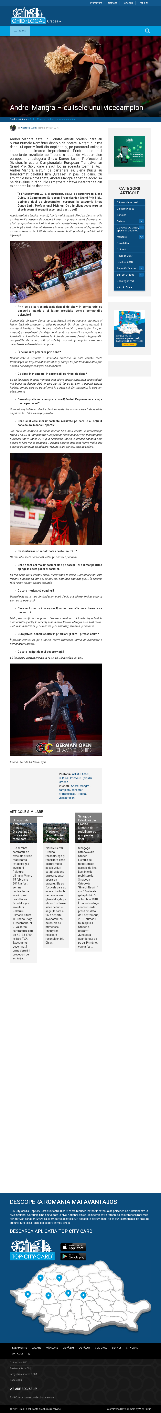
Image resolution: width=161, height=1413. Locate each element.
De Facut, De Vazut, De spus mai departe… (130, 229)
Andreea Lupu (28, 128)
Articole (23, 119)
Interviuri (75, 778)
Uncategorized (125, 281)
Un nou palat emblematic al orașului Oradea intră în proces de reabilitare (23, 829)
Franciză (143, 3)
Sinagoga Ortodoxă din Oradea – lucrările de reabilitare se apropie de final (87, 828)
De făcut (84, 1347)
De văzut (68, 1347)
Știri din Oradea (125, 274)
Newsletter (123, 243)
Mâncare (122, 236)
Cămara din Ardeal (127, 202)
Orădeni (121, 249)
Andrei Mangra (80, 786)
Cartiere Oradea (125, 208)
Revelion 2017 (125, 255)
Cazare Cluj (16, 1380)
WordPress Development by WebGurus (129, 1408)
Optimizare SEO (18, 1362)
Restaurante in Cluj (20, 1368)
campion (64, 789)
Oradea (53, 21)
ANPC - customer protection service (32, 1397)
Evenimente (19, 1347)
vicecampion (67, 797)
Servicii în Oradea (126, 268)
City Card (132, 1347)
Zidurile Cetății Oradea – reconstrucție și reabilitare (56, 833)
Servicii (116, 1347)
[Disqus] (56, 1032)
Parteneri (128, 3)
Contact (112, 3)
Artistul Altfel (80, 774)
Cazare (36, 1347)
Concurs (121, 214)
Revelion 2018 (125, 262)
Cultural (64, 778)
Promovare (96, 3)
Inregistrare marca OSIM (23, 1374)
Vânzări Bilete (124, 287)
